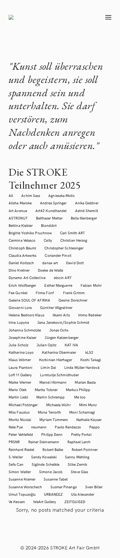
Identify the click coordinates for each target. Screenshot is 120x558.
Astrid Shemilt (86, 210)
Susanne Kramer (22, 479)
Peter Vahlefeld (21, 434)
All (11, 195)
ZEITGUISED (74, 501)
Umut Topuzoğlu (22, 494)
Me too (80, 396)
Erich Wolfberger (22, 285)
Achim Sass (30, 195)
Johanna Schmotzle (25, 329)
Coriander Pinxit (58, 255)
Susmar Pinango (63, 486)
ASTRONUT (18, 217)
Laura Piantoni (20, 367)
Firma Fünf (45, 292)
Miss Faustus (19, 412)
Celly (48, 240)
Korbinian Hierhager (55, 359)
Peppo (94, 426)
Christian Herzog (73, 240)
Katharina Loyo (21, 352)
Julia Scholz (18, 344)
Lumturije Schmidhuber (59, 374)
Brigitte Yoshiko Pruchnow (30, 232)
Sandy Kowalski (44, 456)
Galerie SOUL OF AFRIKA (29, 300)
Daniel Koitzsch (21, 262)
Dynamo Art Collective (27, 277)
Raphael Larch (78, 441)
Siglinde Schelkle (45, 464)
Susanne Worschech (25, 486)
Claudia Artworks (22, 255)
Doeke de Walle (50, 270)
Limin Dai (48, 367)
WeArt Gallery (44, 501)
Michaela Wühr (58, 404)
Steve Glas (79, 471)
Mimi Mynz (88, 404)
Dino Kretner (19, 270)
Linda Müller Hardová (81, 367)
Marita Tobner (46, 389)
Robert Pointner (85, 449)
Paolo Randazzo (68, 426)
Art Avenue (18, 210)
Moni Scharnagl (82, 412)
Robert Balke (52, 449)
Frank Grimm (74, 292)
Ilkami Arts (61, 314)
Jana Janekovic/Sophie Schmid (63, 322)
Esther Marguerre (58, 285)
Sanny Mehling (77, 456)
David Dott (75, 262)
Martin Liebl (18, 396)
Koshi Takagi (91, 359)
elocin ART (63, 277)
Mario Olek (17, 389)
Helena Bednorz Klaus (26, 314)
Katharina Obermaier (59, 352)
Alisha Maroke (20, 202)
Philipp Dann (51, 434)
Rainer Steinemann (43, 441)
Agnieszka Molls (61, 195)
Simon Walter (20, 471)
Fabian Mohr (91, 285)
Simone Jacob (50, 471)
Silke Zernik (77, 464)
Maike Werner (20, 382)
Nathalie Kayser (89, 419)
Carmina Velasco (22, 240)
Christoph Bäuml (22, 247)
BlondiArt (49, 225)
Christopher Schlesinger (63, 247)
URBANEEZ (53, 494)
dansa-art (50, 262)
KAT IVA (71, 344)
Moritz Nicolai (20, 419)
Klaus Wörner (20, 359)
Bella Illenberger (84, 217)
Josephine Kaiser (22, 337)
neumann (39, 426)
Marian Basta (85, 382)
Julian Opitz (46, 344)
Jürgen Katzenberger (61, 337)
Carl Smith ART (72, 232)
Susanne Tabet (56, 479)
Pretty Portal (81, 434)
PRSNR (14, 441)
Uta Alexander (82, 494)
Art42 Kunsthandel (50, 210)
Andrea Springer (53, 202)
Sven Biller (93, 486)
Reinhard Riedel (21, 449)
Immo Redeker (90, 314)
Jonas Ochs (59, 329)
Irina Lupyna (19, 322)
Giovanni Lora (20, 307)
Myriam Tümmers (53, 419)
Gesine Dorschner (72, 300)
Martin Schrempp (51, 396)
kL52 (89, 352)
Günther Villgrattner (56, 307)
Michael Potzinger (23, 404)
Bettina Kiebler (21, 225)
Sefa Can (16, 464)
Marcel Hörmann (52, 382)
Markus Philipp (78, 389)
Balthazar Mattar (49, 217)
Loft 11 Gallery (20, 374)
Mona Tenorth (49, 412)
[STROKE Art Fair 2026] (50, 17)
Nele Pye (16, 426)
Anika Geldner (86, 202)
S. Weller (16, 456)
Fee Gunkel (18, 292)
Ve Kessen (17, 501)
